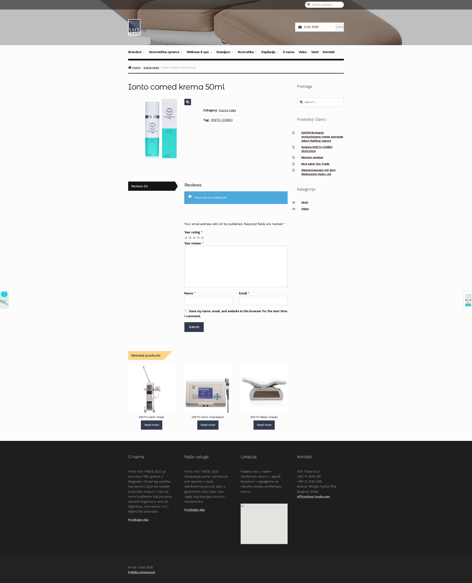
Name (189, 293)
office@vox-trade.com (313, 496)
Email (244, 293)
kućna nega (151, 67)
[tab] (151, 186)
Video (303, 52)
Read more (151, 425)
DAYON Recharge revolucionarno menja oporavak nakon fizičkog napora (322, 136)
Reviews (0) (139, 186)
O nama (288, 52)
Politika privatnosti (141, 572)
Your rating (193, 232)
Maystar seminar (312, 157)
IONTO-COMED (222, 120)
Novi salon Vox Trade (315, 164)
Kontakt (329, 52)
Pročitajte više (138, 520)
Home (136, 67)
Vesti (315, 52)
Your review (194, 243)
